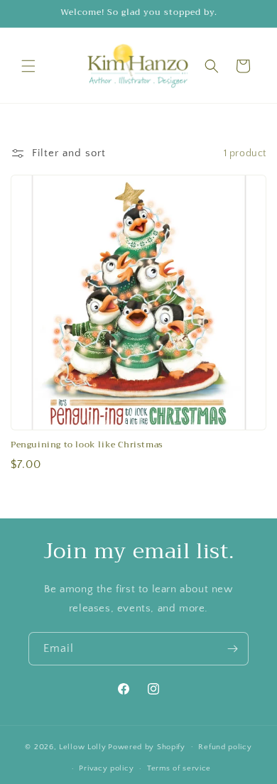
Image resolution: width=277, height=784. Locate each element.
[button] (28, 66)
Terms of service (179, 768)
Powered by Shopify (146, 746)
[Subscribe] (232, 648)
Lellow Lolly (82, 746)
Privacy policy (106, 768)
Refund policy (224, 747)
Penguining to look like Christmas (87, 445)
